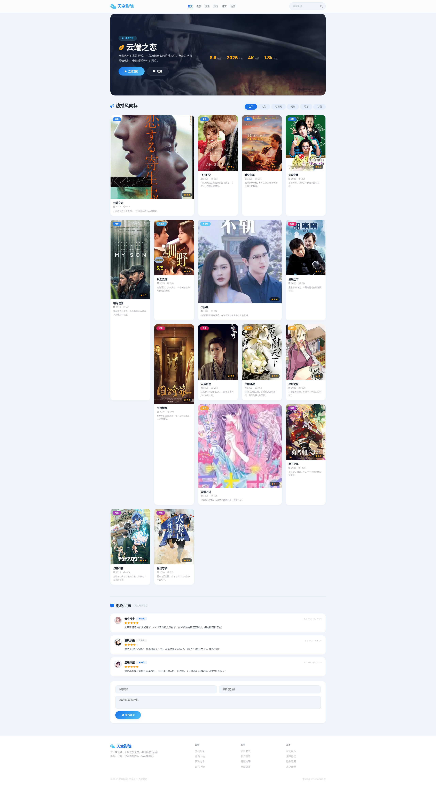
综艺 (224, 6)
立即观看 (133, 71)
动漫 (232, 6)
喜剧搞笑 (245, 766)
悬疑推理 (245, 761)
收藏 (159, 71)
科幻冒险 (245, 756)
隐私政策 (291, 761)
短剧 (215, 6)
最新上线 (200, 756)
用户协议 (291, 756)
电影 (198, 6)
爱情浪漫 (245, 751)
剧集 (207, 6)
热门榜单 (200, 751)
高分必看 (200, 761)
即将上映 (200, 766)
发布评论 (130, 715)
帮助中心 (291, 751)
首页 (190, 6)
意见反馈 (291, 766)
